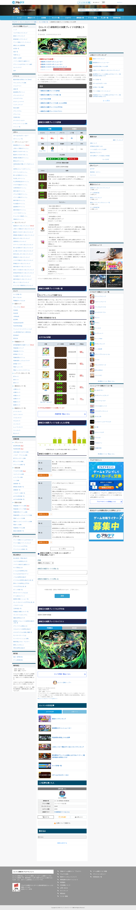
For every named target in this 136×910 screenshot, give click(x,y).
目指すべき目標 (17, 58)
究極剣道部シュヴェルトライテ (21, 360)
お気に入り (79, 817)
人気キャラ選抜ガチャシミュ (20, 148)
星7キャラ (16, 376)
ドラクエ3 (97, 437)
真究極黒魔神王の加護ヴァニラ (23, 345)
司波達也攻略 (18, 448)
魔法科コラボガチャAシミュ (20, 151)
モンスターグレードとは (19, 635)
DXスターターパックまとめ (20, 592)
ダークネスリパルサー (19, 120)
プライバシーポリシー (99, 874)
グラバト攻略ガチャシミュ (20, 197)
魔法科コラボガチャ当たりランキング (23, 232)
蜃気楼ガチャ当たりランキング (21, 257)
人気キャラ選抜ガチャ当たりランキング (23, 228)
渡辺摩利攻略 (18, 445)
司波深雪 (15, 313)
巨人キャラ (16, 433)
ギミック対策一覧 (18, 589)
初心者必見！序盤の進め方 (20, 558)
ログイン (119, 2)
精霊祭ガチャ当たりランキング (23, 225)
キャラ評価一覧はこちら (62, 674)
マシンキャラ (16, 430)
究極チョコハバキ (18, 366)
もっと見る (106, 100)
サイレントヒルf (99, 432)
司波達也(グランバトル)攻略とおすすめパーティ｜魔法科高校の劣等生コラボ (107, 95)
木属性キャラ (16, 395)
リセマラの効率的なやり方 (20, 561)
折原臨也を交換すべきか (96, 146)
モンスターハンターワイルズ (102, 421)
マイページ (93, 175)
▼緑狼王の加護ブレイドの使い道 (50, 95)
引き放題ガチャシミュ (19, 203)
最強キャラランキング (19, 36)
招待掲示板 (117, 18)
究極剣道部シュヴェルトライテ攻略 (22, 515)
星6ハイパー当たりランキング (21, 282)
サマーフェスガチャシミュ (20, 172)
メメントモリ (98, 375)
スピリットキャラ (18, 414)
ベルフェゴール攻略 (18, 474)
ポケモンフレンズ (99, 344)
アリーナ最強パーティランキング (22, 42)
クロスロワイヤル (18, 98)
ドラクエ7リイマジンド (101, 411)
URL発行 (63, 817)
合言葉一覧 (16, 48)
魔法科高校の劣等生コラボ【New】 (22, 79)
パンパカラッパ (45, 378)
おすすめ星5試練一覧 (18, 496)
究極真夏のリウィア (18, 348)
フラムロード (46, 366)
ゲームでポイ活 (83, 2)
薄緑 (46, 390)
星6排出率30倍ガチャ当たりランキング (23, 272)
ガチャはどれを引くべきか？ (20, 135)
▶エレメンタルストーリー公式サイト (48, 698)
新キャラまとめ (17, 297)
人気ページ (74, 711)
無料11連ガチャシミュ (19, 191)
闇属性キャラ (16, 401)
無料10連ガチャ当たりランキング (22, 266)
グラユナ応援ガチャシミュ (20, 194)
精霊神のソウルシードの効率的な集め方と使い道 (23, 622)
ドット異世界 (98, 349)
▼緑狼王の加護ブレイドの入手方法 (50, 107)
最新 (114, 140)
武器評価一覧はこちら (62, 414)
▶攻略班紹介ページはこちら (62, 812)
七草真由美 (16, 316)
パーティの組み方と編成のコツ (21, 61)
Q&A (14, 70)
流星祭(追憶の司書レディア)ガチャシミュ (23, 164)
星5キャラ (16, 382)
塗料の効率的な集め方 (19, 648)
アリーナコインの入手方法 (20, 546)
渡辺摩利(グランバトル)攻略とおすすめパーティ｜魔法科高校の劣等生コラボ (107, 74)
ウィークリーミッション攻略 (20, 638)
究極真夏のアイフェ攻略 (21, 505)
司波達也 (15, 310)
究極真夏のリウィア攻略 (21, 509)
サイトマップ (64, 890)
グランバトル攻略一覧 (19, 464)
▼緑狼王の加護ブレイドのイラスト (50, 111)
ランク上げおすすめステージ (20, 573)
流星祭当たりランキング (19, 241)
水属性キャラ (16, 392)
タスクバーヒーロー (100, 400)
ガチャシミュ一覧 (18, 138)
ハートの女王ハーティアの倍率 (98, 149)
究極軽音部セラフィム (19, 357)
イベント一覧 (16, 126)
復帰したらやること (18, 644)
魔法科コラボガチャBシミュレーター (52, 64)
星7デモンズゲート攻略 (19, 458)
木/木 (81, 139)
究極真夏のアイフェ (18, 351)
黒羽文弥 (15, 338)
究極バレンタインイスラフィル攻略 (22, 521)
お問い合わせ (64, 888)
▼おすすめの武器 (45, 99)
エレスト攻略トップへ (64, 682)
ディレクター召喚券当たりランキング (23, 285)
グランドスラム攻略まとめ (20, 626)
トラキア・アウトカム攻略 (20, 455)
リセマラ (68, 18)
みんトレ (97, 317)
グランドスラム (17, 111)
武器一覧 (15, 51)
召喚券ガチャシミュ (18, 219)
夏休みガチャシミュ (18, 161)
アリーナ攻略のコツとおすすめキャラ (23, 539)
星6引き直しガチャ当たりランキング (23, 254)
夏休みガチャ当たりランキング (21, 238)
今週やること (16, 54)
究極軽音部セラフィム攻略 (20, 512)
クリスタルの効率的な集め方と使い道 (23, 580)
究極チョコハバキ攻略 (19, 518)
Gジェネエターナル (100, 312)
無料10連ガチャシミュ (19, 200)
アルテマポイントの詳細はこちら (106, 501)
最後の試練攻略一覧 (18, 531)
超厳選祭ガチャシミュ (19, 206)
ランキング (120, 140)
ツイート (46, 817)
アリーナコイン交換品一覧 (20, 549)
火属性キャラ (16, 389)
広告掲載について (65, 885)
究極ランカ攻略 (17, 524)
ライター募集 (64, 896)
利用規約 (62, 882)
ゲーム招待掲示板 (18, 660)
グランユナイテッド (18, 95)
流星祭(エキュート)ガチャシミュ (21, 169)
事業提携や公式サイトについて (69, 879)
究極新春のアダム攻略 (19, 527)
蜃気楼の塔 (80, 18)
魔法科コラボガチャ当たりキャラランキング (54, 67)
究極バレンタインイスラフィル (21, 370)
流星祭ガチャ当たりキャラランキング (100, 187)
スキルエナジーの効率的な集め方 (22, 629)
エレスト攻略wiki (28, 10)
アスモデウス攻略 (19, 471)
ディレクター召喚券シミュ (20, 216)
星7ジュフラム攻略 (18, 461)
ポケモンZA (97, 416)
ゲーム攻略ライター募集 (100, 871)
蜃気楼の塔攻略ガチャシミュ (20, 157)
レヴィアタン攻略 (18, 477)
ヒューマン (42, 150)
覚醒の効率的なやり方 (19, 617)
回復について (93, 143)
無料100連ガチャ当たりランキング (22, 279)
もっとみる (106, 159)
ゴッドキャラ (16, 424)
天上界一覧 (104, 18)
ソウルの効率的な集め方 (19, 577)
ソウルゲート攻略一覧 (19, 493)
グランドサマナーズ (100, 365)
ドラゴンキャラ (17, 417)
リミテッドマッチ (18, 104)
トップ (19, 18)
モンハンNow (98, 338)
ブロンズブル (19, 307)
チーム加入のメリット (19, 596)
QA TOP (92, 168)
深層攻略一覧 (16, 489)
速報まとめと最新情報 (19, 45)
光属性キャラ (16, 398)
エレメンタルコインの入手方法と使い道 (23, 602)
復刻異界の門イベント (19, 92)
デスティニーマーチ (18, 101)
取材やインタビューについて (68, 877)
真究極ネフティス (18, 354)
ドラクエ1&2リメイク (100, 406)
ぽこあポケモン (98, 390)
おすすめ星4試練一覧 (18, 499)
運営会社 (62, 893)
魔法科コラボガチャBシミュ (20, 154)
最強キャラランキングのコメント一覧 (100, 202)
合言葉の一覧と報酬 (98, 87)
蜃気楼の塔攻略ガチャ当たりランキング (23, 235)
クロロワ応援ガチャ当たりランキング (23, 260)
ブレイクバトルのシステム (20, 614)
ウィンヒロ (97, 328)
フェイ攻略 (16, 480)
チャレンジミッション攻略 (20, 123)
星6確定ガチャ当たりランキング (21, 263)
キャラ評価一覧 (17, 294)
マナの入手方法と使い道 (19, 586)
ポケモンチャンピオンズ (101, 395)
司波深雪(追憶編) (17, 325)
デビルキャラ (16, 420)
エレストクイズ (17, 67)
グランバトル (16, 114)
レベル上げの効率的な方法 (20, 570)
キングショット (98, 333)
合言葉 (43, 18)
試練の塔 (15, 89)
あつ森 (96, 427)
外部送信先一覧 (97, 877)
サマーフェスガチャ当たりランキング (23, 244)
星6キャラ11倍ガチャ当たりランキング (23, 269)
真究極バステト (17, 363)
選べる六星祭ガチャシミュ (20, 175)
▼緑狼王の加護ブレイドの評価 (49, 91)
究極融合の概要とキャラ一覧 (20, 611)
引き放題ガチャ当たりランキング (22, 276)
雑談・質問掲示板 (18, 657)
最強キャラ (31, 18)
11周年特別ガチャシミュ (19, 187)
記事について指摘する (63, 823)
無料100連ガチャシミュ (19, 210)
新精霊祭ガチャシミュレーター (101, 62)
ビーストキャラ (17, 411)
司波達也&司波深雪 (18, 322)
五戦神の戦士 (16, 117)
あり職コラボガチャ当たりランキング (23, 251)
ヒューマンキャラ (18, 427)
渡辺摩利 (15, 319)
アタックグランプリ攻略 (19, 82)
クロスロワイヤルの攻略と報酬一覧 (22, 632)
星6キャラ (16, 379)
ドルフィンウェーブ (100, 301)
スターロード (46, 355)
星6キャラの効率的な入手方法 (21, 583)
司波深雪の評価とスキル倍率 (100, 66)
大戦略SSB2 (98, 448)
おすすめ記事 (50, 711)
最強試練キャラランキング (20, 39)
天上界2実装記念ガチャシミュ (21, 181)
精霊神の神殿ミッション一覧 (20, 599)
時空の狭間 (16, 108)
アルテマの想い (64, 874)
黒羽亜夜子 (16, 335)
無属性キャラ (16, 405)
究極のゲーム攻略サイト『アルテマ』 (71, 871)
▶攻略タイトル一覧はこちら (106, 381)
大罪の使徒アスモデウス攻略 (20, 452)
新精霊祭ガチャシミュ (21, 145)
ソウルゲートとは (18, 605)
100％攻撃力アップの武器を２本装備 (99, 155)
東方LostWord (98, 370)
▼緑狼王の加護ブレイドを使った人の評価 (53, 103)
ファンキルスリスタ (100, 307)
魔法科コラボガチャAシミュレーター (52, 61)
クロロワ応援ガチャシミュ (20, 184)
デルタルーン (98, 443)
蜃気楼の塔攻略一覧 (18, 486)
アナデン (97, 322)
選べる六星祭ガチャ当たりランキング (23, 247)
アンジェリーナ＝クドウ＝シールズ (22, 329)
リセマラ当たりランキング (20, 32)
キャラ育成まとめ (18, 567)
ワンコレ (97, 359)
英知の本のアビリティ (96, 152)
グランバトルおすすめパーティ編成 (22, 64)
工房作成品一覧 (17, 608)
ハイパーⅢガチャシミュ (19, 213)
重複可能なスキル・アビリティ (21, 641)
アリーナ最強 (92, 18)
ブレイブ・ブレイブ (46, 402)
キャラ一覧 (56, 18)
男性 (52, 150)
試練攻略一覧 (16, 483)
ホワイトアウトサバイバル (102, 354)
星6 (72, 138)
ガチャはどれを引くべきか (100, 83)
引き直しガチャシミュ (19, 178)
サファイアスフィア (100, 296)
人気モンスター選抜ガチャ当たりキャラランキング (106, 70)
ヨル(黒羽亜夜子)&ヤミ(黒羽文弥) (22, 332)
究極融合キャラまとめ (19, 300)
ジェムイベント (17, 85)
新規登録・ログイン (95, 172)
